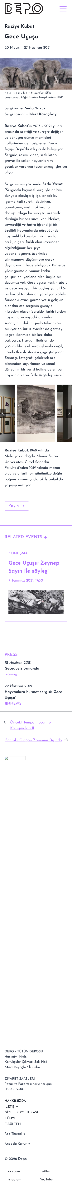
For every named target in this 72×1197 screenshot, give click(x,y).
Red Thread (13, 1133)
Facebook (13, 1171)
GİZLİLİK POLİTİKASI (21, 1112)
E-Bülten (13, 1124)
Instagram (14, 1179)
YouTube (46, 1179)
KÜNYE (10, 1118)
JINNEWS (13, 704)
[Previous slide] (3, 413)
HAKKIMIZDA (15, 1101)
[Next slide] (69, 413)
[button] (36, 413)
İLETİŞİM (12, 1106)
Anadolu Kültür (15, 1143)
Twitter (45, 1171)
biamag (11, 674)
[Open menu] (62, 8)
